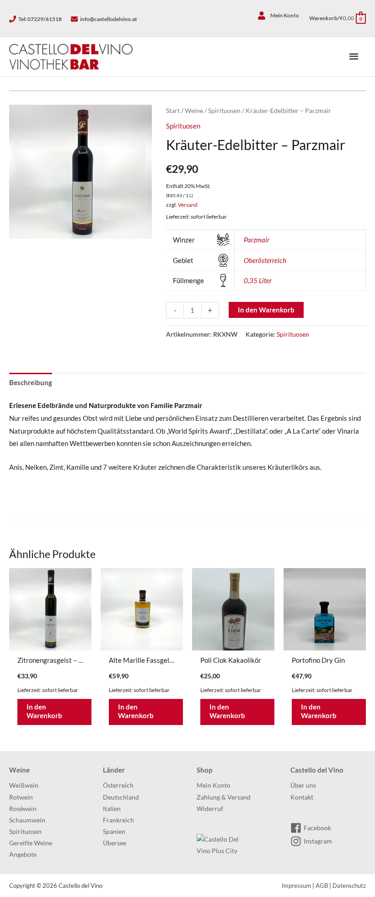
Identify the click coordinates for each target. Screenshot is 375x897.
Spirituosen (224, 110)
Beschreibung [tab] (30, 382)
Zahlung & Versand (224, 797)
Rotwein (21, 797)
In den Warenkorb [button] (44, 711)
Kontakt (301, 797)
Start (173, 110)
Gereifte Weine (30, 843)
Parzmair (256, 240)
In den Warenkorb (266, 310)
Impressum (296, 885)
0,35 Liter (258, 280)
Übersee (114, 843)
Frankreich (118, 820)
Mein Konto (213, 785)
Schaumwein (27, 820)
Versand (188, 204)
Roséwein (23, 808)
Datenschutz (349, 885)
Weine (194, 110)
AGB (322, 885)
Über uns (303, 785)
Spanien (114, 831)
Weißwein (23, 785)
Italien (112, 808)
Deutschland (121, 797)
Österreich (118, 785)
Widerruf (210, 808)
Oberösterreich (265, 260)
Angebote (23, 854)
